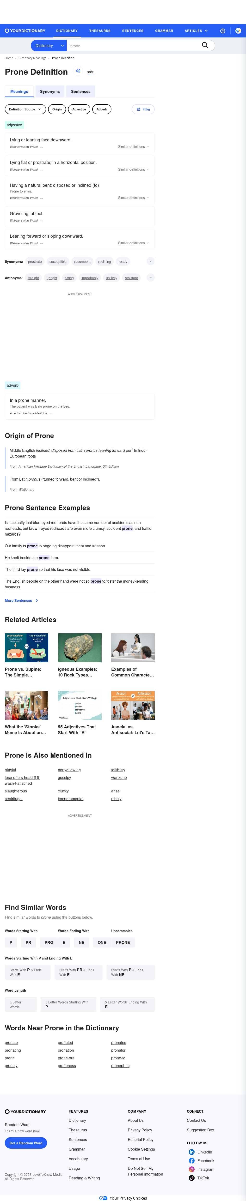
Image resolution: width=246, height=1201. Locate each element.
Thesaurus (78, 1130)
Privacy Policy (140, 1130)
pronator (118, 1050)
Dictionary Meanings (32, 58)
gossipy (64, 777)
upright (52, 277)
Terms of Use (139, 1158)
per (129, 450)
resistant (131, 277)
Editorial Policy (141, 1139)
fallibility (118, 770)
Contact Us (196, 1120)
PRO (49, 942)
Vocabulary (78, 1158)
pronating (13, 1050)
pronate (11, 1042)
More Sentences (18, 600)
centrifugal (14, 798)
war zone (119, 777)
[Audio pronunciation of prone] (78, 71)
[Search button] (207, 45)
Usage (74, 1168)
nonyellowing (69, 770)
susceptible (58, 261)
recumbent (82, 261)
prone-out (66, 1058)
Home (9, 58)
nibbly (116, 798)
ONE (102, 942)
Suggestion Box (200, 1130)
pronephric (120, 1065)
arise (115, 791)
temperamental (70, 798)
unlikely (111, 277)
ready (123, 261)
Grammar (77, 1149)
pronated (65, 1042)
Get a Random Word (26, 1143)
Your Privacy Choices (128, 1198)
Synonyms (50, 91)
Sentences (81, 91)
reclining (104, 261)
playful (10, 770)
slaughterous (16, 791)
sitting (69, 277)
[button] (223, 31)
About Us (136, 1120)
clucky (63, 791)
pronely (11, 1065)
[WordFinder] (238, 31)
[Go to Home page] (25, 31)
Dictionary (44, 45)
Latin (23, 479)
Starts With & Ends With (26, 972)
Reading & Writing (84, 1178)
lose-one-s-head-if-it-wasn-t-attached (22, 780)
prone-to (118, 1058)
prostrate (35, 261)
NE (81, 942)
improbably (89, 277)
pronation (66, 1050)
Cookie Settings (141, 1149)
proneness (67, 1065)
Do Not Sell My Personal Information (145, 1171)
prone (123, 942)
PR (28, 942)
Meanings (19, 91)
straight (33, 277)
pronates (118, 1042)
